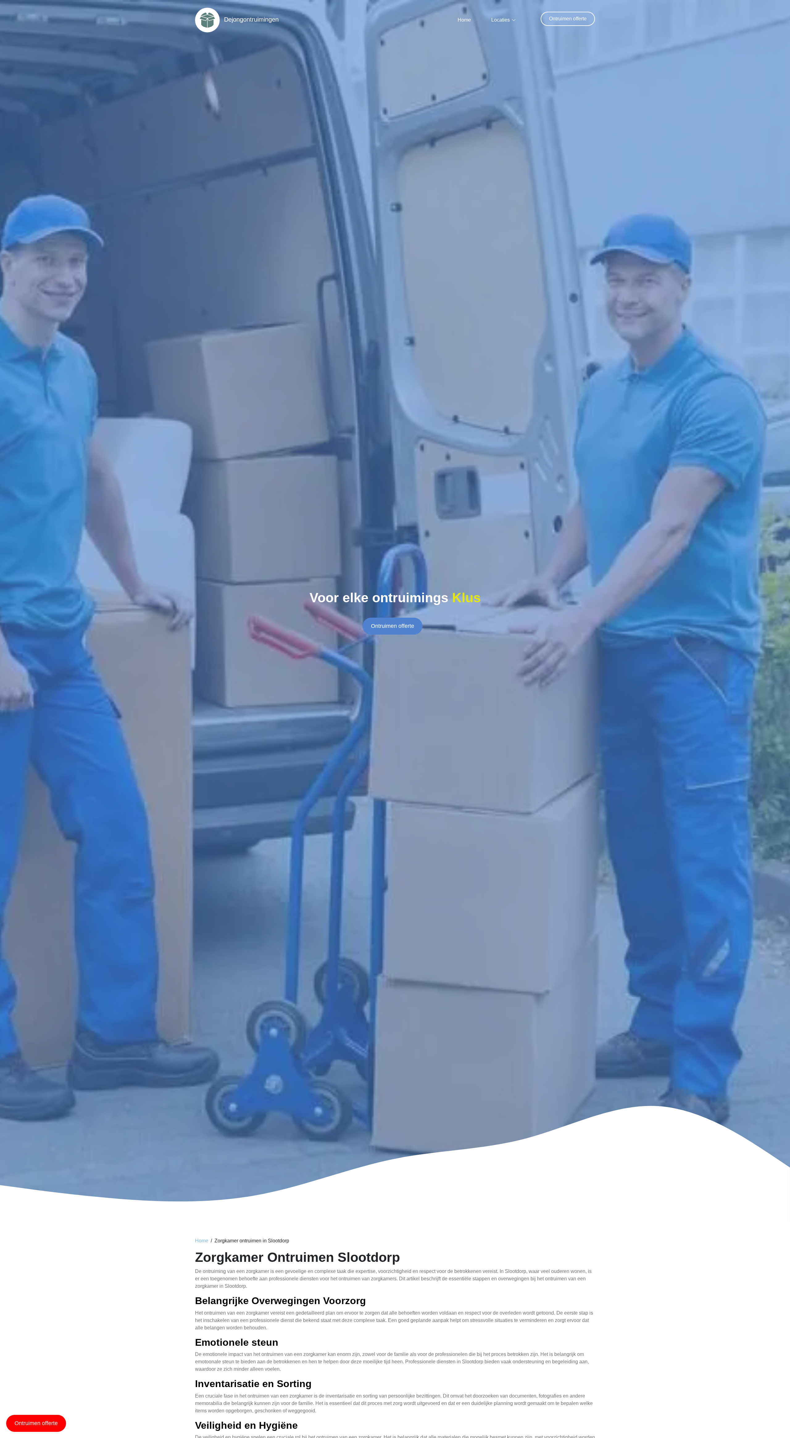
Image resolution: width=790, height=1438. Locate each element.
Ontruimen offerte (568, 18)
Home (464, 20)
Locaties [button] (500, 20)
